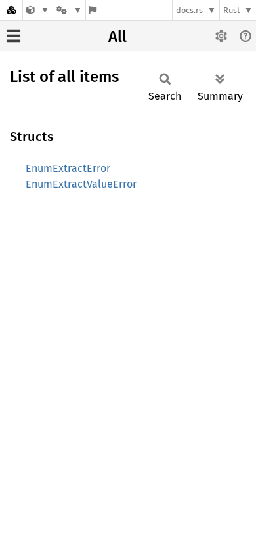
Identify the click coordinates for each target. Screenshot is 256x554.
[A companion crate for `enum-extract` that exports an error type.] (38, 10)
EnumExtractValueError (81, 184)
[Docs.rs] (11, 10)
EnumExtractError (68, 168)
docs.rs (189, 10)
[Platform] (69, 10)
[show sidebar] (13, 36)
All (117, 37)
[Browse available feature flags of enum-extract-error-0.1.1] (93, 10)
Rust (231, 10)
